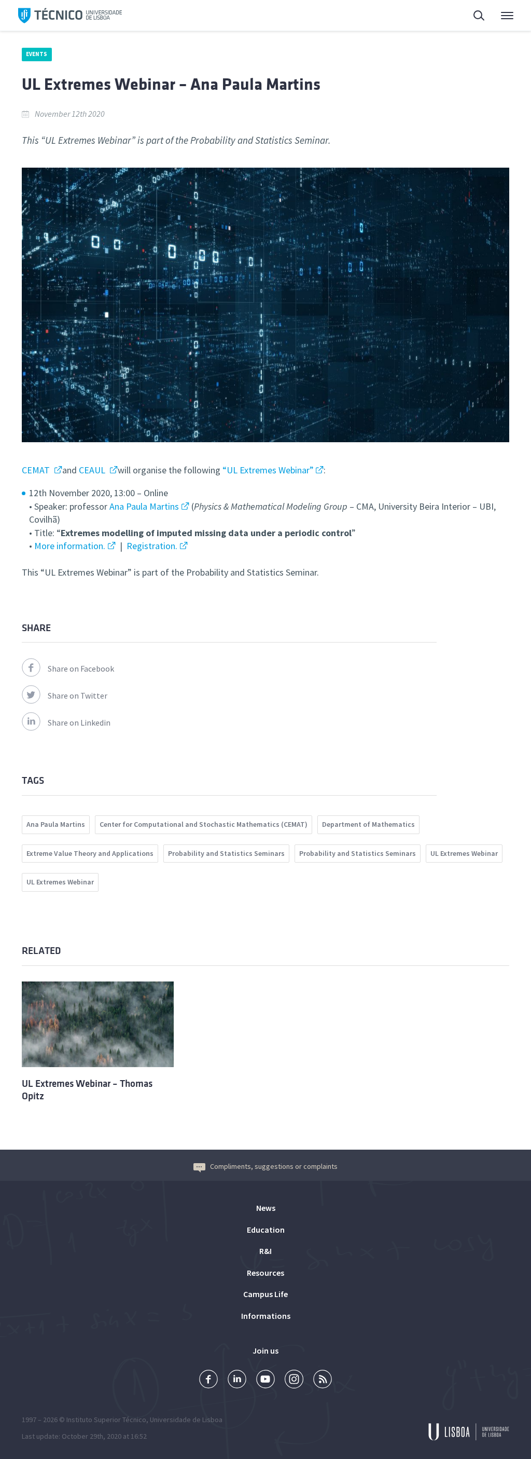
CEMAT (37, 470)
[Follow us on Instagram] (294, 1380)
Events (37, 54)
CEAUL (93, 470)
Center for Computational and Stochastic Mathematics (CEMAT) (204, 824)
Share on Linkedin (79, 722)
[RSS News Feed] (322, 1380)
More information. (69, 546)
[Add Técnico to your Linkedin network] (236, 1380)
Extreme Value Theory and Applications (89, 853)
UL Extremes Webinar (464, 853)
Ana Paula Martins (144, 506)
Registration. (152, 546)
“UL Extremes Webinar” (268, 470)
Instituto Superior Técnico (106, 1419)
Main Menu (500, 15)
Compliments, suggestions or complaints (274, 1166)
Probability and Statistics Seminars (226, 853)
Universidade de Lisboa (186, 1419)
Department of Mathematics (368, 824)
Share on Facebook (81, 668)
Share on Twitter (77, 695)
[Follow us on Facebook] (208, 1380)
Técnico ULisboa (70, 15)
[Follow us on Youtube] (265, 1380)
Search (473, 15)
